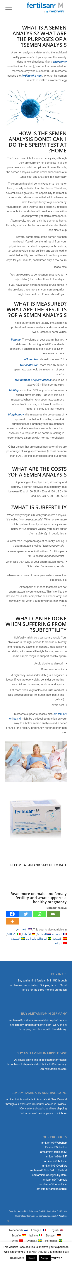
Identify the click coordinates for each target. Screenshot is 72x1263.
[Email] (53, 914)
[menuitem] (9, 7)
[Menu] (9, 7)
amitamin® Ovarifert (54, 1165)
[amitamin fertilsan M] (36, 819)
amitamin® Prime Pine (53, 1184)
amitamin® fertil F (56, 1156)
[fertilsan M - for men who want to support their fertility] (42, 7)
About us (63, 1215)
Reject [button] (31, 1258)
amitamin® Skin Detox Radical (48, 1170)
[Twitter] (25, 914)
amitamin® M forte (55, 1161)
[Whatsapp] (39, 914)
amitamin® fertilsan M (53, 1152)
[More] (12, 921)
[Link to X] (8, 1221)
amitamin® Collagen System (49, 1175)
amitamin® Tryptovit (54, 1179)
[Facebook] (12, 914)
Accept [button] (44, 1258)
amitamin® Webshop (54, 1142)
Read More (17, 1258)
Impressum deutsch (48, 1215)
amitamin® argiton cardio (52, 1189)
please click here (56, 1113)
